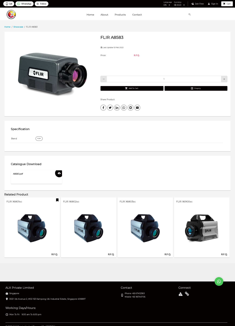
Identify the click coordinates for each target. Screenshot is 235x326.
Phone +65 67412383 (135, 293)
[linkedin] (117, 107)
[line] (130, 107)
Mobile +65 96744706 (135, 297)
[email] (137, 107)
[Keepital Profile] (180, 294)
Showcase (18, 27)
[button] (52, 74)
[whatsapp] (124, 107)
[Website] (187, 294)
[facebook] (103, 107)
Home (7, 27)
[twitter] (110, 107)
